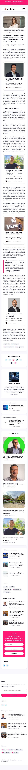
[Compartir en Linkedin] (20, 360)
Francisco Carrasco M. (14, 383)
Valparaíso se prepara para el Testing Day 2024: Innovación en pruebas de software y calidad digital (13, 512)
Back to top (5, 761)
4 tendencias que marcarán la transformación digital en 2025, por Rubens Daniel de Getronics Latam (13, 485)
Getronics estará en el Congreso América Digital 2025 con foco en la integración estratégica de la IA (13, 458)
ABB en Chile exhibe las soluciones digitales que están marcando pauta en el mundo (16, 622)
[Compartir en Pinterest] (13, 360)
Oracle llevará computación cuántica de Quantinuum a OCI (16, 572)
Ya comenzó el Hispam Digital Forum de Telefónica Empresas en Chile (16, 407)
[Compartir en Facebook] (6, 360)
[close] (26, 2)
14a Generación (17, 589)
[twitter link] (4, 665)
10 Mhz (6, 586)
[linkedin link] (7, 665)
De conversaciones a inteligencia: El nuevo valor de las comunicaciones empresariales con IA (17, 604)
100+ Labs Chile (8, 589)
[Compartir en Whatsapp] (17, 360)
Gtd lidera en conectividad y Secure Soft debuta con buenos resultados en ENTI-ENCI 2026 (16, 564)
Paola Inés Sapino (20, 52)
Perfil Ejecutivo (19, 347)
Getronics (7, 344)
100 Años (12, 586)
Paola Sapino (15, 344)
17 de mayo (7, 592)
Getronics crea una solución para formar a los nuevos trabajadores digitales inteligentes (13, 539)
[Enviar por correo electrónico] (11, 363)
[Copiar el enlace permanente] (15, 363)
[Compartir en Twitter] (10, 360)
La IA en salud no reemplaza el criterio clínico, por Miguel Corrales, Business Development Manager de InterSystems (16, 613)
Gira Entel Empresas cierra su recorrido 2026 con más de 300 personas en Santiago (16, 555)
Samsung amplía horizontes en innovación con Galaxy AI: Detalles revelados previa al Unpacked (16, 422)
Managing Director (9, 347)
